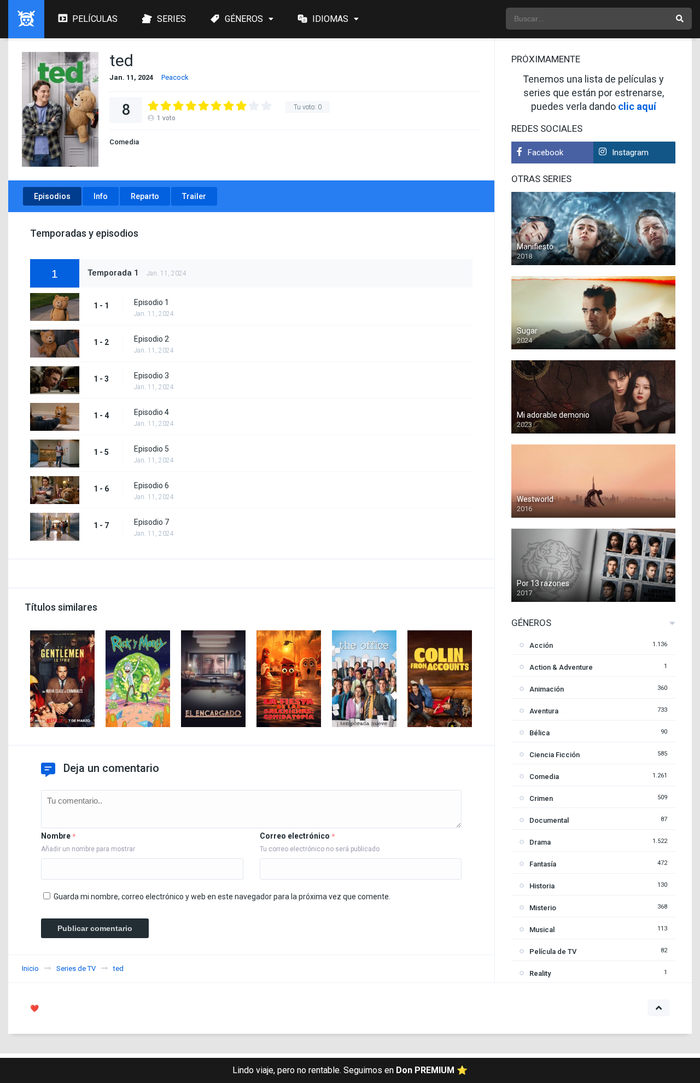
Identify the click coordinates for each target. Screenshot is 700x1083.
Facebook (545, 152)
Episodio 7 (151, 522)
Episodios (52, 196)
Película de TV (552, 951)
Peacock (175, 77)
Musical (542, 930)
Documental (549, 820)
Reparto (145, 196)
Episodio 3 (151, 375)
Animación (546, 689)
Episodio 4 (151, 412)
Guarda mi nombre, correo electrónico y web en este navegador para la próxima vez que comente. (222, 896)
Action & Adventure (561, 667)
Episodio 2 (151, 339)
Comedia (124, 141)
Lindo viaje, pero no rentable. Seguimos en (350, 1070)
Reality (540, 973)
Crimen (541, 798)
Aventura (543, 711)
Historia (542, 886)
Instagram (630, 152)
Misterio (542, 908)
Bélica (539, 733)
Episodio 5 (151, 448)
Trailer (194, 196)
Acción (541, 645)
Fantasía (542, 864)
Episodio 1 (151, 302)
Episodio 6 (151, 485)
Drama (540, 842)
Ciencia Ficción (554, 755)
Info (101, 196)
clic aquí (637, 106)
